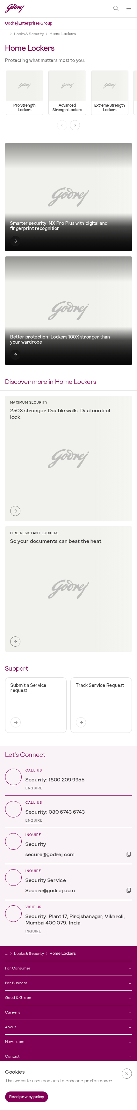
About (10, 1026)
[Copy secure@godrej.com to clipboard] (129, 854)
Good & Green (18, 997)
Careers (12, 1012)
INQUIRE (33, 931)
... (6, 34)
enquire (33, 788)
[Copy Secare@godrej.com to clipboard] (129, 890)
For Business (16, 982)
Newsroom (15, 1041)
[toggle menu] (128, 9)
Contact (12, 1056)
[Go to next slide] (75, 125)
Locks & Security (29, 34)
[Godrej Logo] (15, 8)
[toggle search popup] (116, 8)
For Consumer (18, 968)
